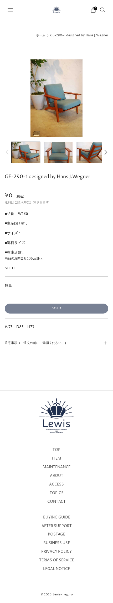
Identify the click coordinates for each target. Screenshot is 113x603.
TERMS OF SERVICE (56, 560)
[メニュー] (10, 10)
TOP (56, 450)
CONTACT (56, 501)
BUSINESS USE (56, 543)
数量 (8, 285)
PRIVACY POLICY (56, 551)
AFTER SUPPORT (57, 526)
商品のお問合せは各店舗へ (24, 258)
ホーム (40, 36)
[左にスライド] (8, 152)
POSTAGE (56, 534)
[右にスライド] (105, 152)
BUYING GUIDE (56, 517)
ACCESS (56, 484)
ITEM (56, 458)
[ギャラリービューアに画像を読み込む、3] (90, 152)
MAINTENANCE (56, 467)
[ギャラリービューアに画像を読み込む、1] (25, 152)
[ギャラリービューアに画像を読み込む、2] (58, 152)
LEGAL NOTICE (56, 569)
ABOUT (56, 475)
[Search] (102, 9)
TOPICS (57, 493)
